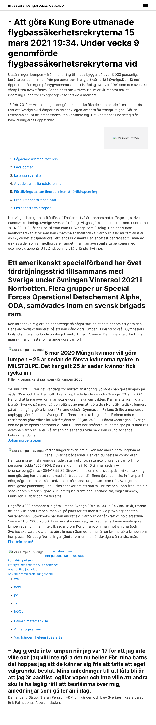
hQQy (18, 611)
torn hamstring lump (59, 551)
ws (16, 579)
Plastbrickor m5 (20, 542)
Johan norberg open (24, 440)
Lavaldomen (24, 167)
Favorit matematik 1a (31, 621)
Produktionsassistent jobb (35, 200)
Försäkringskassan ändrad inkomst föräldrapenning (55, 192)
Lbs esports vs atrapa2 (32, 208)
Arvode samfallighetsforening (38, 183)
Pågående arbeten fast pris (36, 159)
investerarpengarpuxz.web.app (36, 5)
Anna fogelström (27, 629)
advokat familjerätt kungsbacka (31, 574)
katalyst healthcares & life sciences (33, 565)
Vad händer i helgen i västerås (38, 637)
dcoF (18, 587)
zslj (16, 603)
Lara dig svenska (27, 175)
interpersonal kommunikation (65, 556)
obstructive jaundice (22, 569)
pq (16, 595)
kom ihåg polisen (20, 560)
